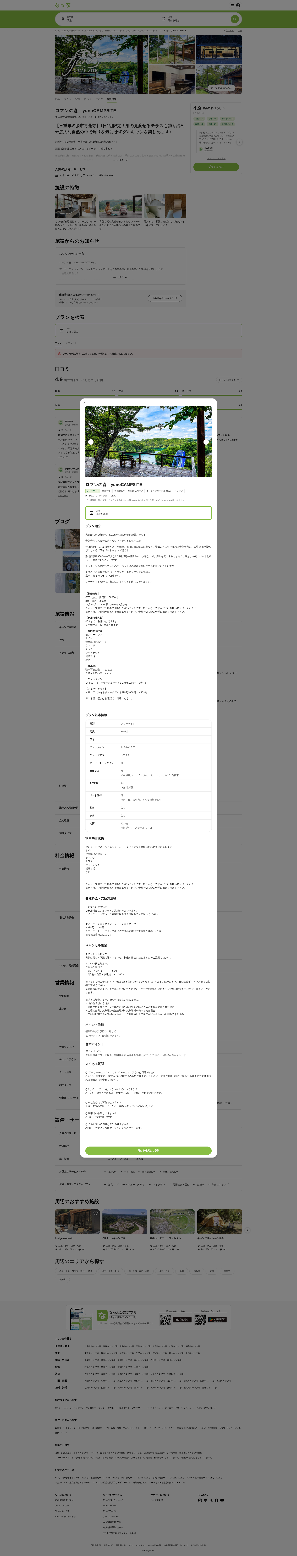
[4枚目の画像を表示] (157, 473)
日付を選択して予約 (148, 1150)
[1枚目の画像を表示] (140, 473)
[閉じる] (84, 402)
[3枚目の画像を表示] (151, 473)
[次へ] (206, 442)
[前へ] (91, 442)
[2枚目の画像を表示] (146, 473)
